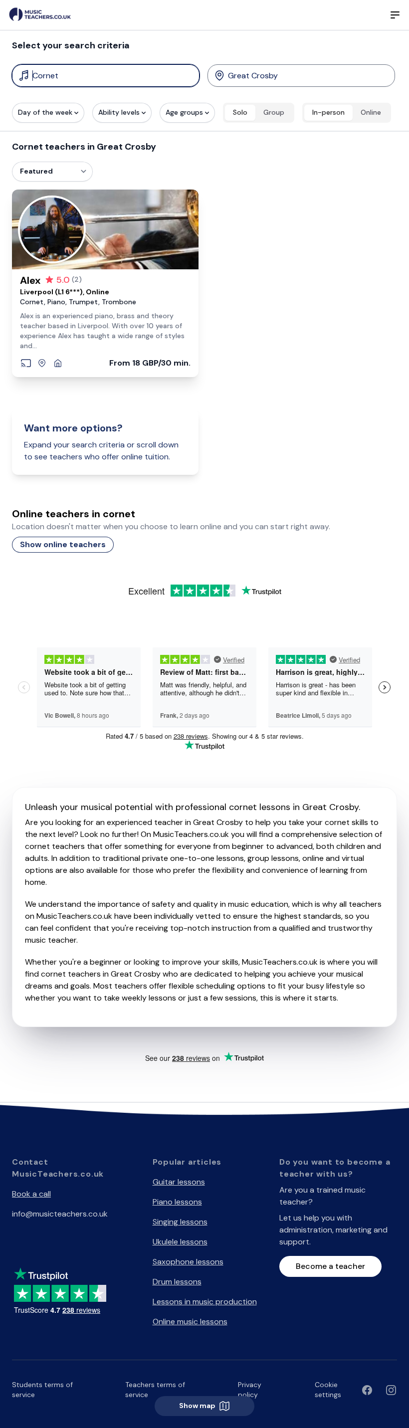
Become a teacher (330, 1266)
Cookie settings (328, 1389)
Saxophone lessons (188, 1261)
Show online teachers (63, 544)
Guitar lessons (179, 1182)
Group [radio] (273, 112)
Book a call (31, 1194)
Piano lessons (177, 1202)
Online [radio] (371, 112)
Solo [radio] (240, 112)
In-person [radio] (328, 112)
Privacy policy (249, 1389)
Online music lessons (190, 1321)
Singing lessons (180, 1222)
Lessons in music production (205, 1301)
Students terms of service (42, 1389)
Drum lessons (177, 1281)
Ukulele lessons (180, 1241)
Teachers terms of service (155, 1389)
